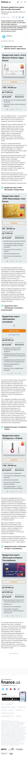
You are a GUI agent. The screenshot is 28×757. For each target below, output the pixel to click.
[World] (14, 76)
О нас (2, 704)
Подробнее (14, 82)
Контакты (19, 716)
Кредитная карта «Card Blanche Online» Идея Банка (14, 58)
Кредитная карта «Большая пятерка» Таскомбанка (12, 558)
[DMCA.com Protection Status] (4, 750)
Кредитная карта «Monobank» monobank (10, 319)
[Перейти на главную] (6, 2)
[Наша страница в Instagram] (19, 17)
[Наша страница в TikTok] (14, 689)
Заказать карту (14, 331)
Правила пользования (7, 713)
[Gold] (14, 217)
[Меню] (25, 2)
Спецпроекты (19, 710)
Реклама (11, 710)
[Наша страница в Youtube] (22, 17)
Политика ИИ (21, 707)
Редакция (9, 704)
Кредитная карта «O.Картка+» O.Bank (12, 437)
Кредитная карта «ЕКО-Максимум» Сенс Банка (14, 199)
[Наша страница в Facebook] (13, 17)
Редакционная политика (8, 707)
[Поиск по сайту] (21, 2)
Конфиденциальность (7, 716)
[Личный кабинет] (18, 2)
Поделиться (15, 653)
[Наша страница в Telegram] (16, 17)
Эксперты (4, 710)
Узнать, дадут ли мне (14, 334)
